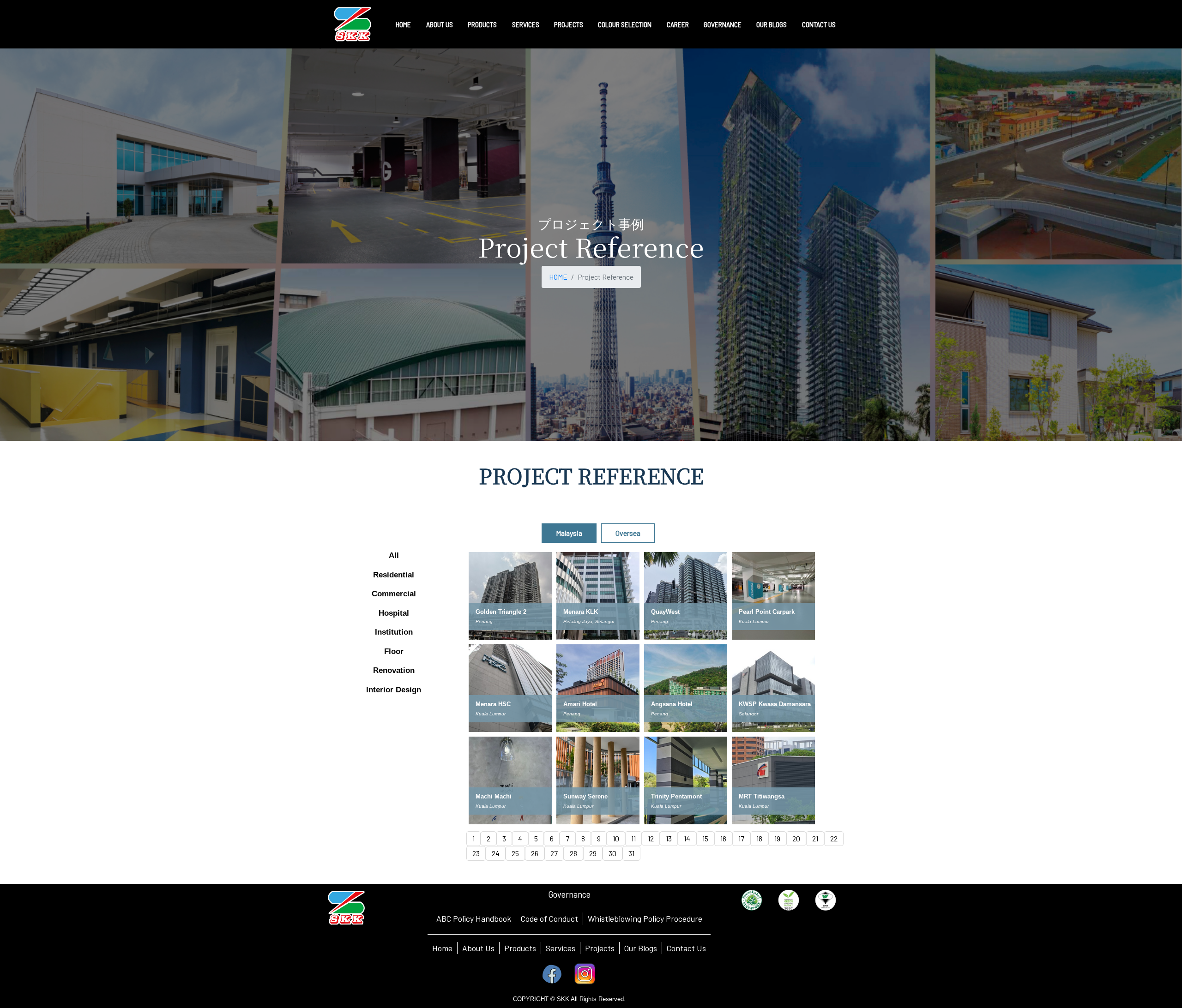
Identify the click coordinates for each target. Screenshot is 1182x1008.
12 (651, 838)
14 (687, 838)
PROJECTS (568, 24)
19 (777, 838)
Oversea (627, 532)
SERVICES (525, 24)
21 (815, 838)
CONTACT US (819, 24)
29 (593, 853)
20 (796, 838)
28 (573, 853)
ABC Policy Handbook (473, 918)
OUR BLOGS (771, 24)
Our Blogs (640, 948)
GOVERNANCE (723, 24)
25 (515, 853)
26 (534, 853)
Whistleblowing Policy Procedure (645, 918)
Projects (600, 948)
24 (496, 853)
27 (554, 853)
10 (616, 838)
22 (834, 838)
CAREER (678, 24)
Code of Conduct (549, 918)
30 (612, 853)
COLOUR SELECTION (624, 24)
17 (741, 838)
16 (723, 838)
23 (476, 853)
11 (633, 838)
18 (759, 838)
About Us (478, 948)
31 (631, 853)
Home (442, 948)
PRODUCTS (482, 24)
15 (705, 838)
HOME (403, 24)
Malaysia (569, 532)
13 (669, 838)
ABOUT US (439, 24)
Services (560, 948)
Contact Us (686, 948)
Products (520, 948)
